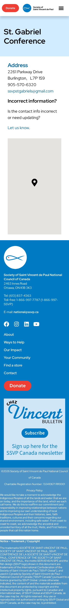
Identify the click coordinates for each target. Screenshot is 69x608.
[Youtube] (36, 324)
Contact (10, 373)
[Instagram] (16, 324)
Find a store (13, 365)
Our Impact (13, 350)
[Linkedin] (26, 324)
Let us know (18, 127)
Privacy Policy (34, 490)
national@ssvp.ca (26, 312)
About (9, 334)
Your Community (17, 357)
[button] (61, 8)
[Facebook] (6, 324)
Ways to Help (14, 342)
